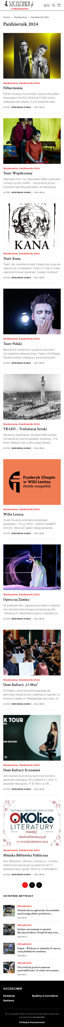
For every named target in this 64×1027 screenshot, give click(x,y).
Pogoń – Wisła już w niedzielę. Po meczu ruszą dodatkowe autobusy (39, 950)
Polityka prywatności (32, 1022)
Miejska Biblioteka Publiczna (25, 855)
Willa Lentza (13, 514)
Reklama (8, 1000)
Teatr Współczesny (18, 173)
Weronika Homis (21, 107)
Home (6, 17)
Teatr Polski (12, 343)
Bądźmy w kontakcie (45, 995)
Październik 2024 (40, 17)
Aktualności (24, 906)
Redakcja (9, 995)
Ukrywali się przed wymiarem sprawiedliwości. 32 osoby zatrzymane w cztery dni (37, 970)
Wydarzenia (20, 17)
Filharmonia (12, 88)
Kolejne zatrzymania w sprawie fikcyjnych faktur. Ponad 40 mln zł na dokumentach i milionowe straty (37, 932)
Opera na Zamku (16, 599)
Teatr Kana (12, 258)
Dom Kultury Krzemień (21, 770)
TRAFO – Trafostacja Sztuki (25, 429)
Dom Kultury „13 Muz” (20, 684)
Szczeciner (39, 1017)
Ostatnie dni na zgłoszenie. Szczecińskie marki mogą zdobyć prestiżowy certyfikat (38, 913)
